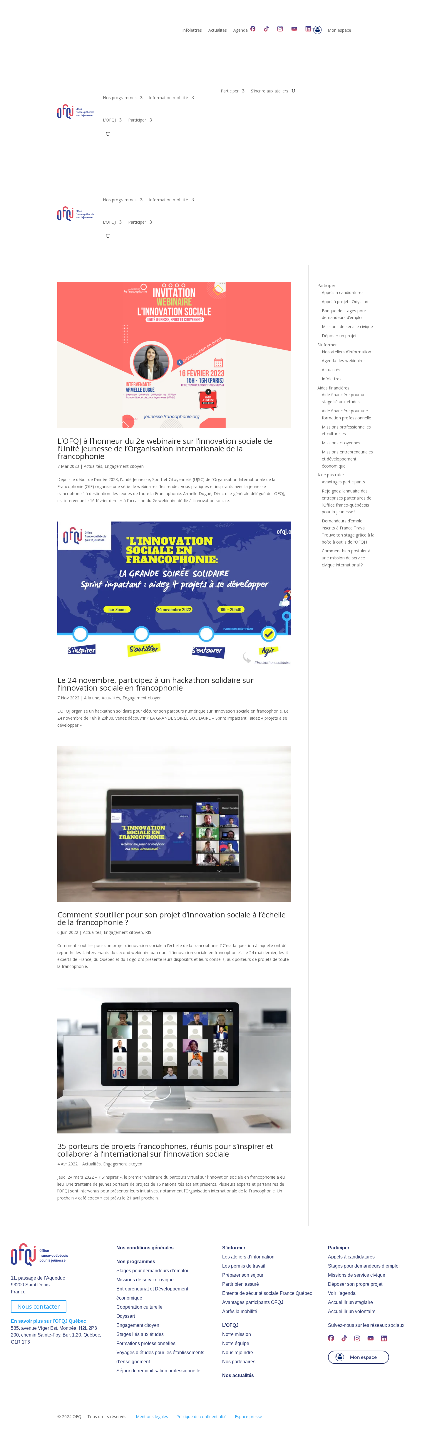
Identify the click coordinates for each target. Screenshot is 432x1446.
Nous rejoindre (237, 1352)
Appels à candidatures (343, 292)
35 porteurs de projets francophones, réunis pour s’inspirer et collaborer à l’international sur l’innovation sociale (165, 1150)
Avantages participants (343, 482)
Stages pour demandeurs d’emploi (152, 1270)
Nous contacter (38, 1306)
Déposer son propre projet (355, 1284)
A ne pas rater (330, 474)
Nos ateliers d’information (346, 352)
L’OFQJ (109, 120)
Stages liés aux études (140, 1334)
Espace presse (248, 1416)
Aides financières (333, 388)
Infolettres (192, 30)
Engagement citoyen (124, 466)
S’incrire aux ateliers (269, 91)
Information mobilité (168, 97)
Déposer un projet (339, 335)
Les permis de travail (243, 1265)
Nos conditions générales (145, 1247)
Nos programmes (120, 97)
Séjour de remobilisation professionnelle (158, 1370)
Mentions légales (152, 1416)
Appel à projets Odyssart (345, 301)
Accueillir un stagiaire (350, 1302)
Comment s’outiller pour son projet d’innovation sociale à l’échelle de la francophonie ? (171, 918)
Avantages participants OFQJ (252, 1302)
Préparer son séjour (242, 1275)
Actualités (217, 30)
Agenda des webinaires (344, 360)
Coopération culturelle (139, 1307)
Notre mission (236, 1334)
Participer (137, 120)
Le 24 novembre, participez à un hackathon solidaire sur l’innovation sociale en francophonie (155, 684)
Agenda (240, 30)
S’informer (327, 344)
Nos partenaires (238, 1361)
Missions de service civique (347, 326)
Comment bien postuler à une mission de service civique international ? (346, 558)
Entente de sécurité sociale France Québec (267, 1293)
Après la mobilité (239, 1311)
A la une (91, 698)
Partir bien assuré (240, 1284)
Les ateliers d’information (248, 1256)
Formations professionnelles (145, 1343)
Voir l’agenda (342, 1293)
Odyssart (125, 1316)
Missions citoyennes (341, 443)
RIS (148, 932)
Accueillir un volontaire (352, 1311)
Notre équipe (235, 1343)
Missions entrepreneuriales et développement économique (347, 459)
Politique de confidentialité (201, 1416)
